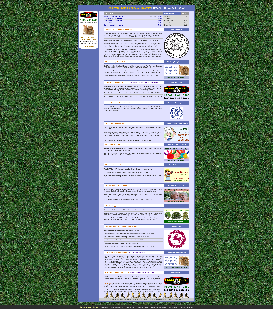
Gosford (142, 259)
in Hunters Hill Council (136, 169)
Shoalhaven (116, 266)
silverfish (156, 278)
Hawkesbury (150, 259)
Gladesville (167, 16)
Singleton (125, 266)
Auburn (133, 256)
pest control (156, 277)
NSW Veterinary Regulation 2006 (151, 49)
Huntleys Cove (168, 20)
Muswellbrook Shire (156, 263)
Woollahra (143, 267)
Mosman (146, 263)
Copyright (113, 299)
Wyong (149, 267)
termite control (131, 280)
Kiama (129, 261)
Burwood (130, 258)
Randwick (147, 264)
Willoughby (108, 267)
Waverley (159, 266)
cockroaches (108, 278)
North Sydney (117, 264)
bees (144, 278)
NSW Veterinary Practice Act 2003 (129, 49)
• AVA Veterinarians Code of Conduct (138, 51)
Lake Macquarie (153, 261)
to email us (154, 72)
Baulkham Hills (149, 256)
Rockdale (154, 264)
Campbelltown (146, 258)
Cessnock (116, 259)
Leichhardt (112, 263)
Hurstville (123, 261)
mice (134, 278)
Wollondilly (126, 267)
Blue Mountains (110, 258)
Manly (132, 263)
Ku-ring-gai (143, 261)
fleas (126, 278)
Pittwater (139, 264)
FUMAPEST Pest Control (142, 75)
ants (114, 278)
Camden (137, 258)
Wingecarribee (117, 267)
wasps (150, 278)
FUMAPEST (109, 289)
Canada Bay (157, 258)
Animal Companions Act (112, 51)
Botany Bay (121, 258)
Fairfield (135, 259)
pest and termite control (147, 86)
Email (181, 299)
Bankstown (140, 256)
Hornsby (106, 261)
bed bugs (120, 278)
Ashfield (126, 256)
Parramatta (126, 264)
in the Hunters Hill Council (123, 127)
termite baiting (152, 280)
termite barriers (142, 280)
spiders (139, 278)
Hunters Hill (167, 18)
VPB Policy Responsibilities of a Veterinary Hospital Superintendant (139, 54)
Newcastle (108, 264)
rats (130, 278)
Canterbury (107, 259)
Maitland (126, 263)
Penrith (133, 264)
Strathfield (132, 266)
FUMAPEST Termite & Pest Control (129, 299)
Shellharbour (108, 266)
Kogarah (135, 261)
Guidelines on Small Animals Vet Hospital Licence (119, 56)
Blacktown (159, 256)
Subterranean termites (119, 283)
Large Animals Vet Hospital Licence (150, 56)
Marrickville (138, 263)
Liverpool (119, 263)
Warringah (152, 266)
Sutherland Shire (142, 266)
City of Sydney (126, 259)
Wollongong (134, 267)
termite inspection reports (118, 280)
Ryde (159, 264)
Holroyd (158, 259)
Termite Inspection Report (123, 289)
